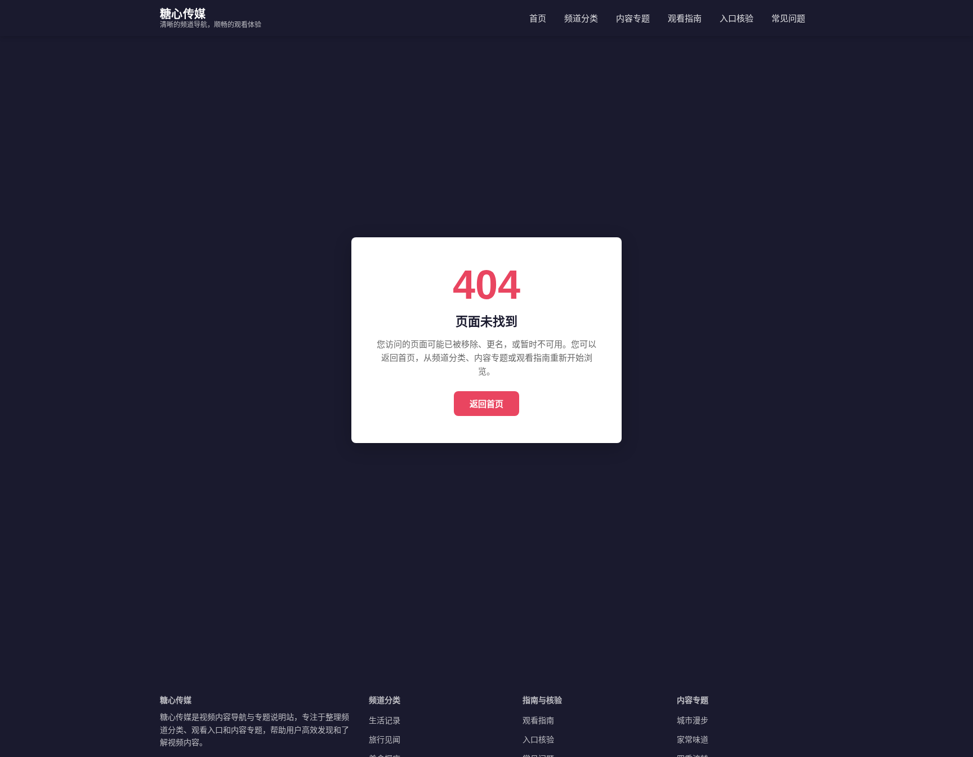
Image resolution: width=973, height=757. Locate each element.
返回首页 (486, 403)
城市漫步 (692, 720)
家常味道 (692, 739)
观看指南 (685, 18)
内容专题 (633, 18)
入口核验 (736, 18)
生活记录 (384, 720)
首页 (537, 18)
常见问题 (788, 18)
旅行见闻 (384, 739)
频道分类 (581, 18)
